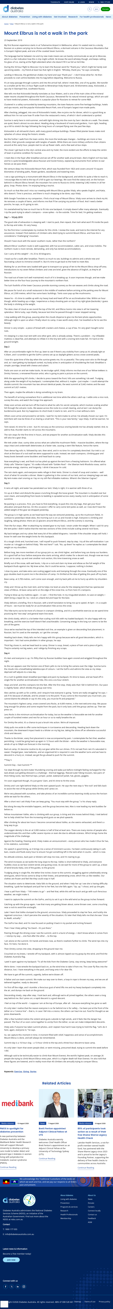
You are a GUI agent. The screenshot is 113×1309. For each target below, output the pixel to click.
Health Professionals (69, 1214)
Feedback (92, 1218)
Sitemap (77, 1301)
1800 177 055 (105, 2)
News (108, 16)
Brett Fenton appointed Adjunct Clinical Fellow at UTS (53, 1131)
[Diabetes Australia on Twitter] (11, 1286)
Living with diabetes (42, 16)
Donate (91, 1203)
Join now (11, 1259)
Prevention (25, 16)
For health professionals (92, 16)
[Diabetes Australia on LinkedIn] (17, 1286)
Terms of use (90, 1301)
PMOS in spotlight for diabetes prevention (12, 1130)
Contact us (92, 1214)
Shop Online (69, 2)
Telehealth (55, 2)
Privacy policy (104, 1301)
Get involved (60, 16)
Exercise (18, 1071)
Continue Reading (8, 1167)
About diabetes (9, 16)
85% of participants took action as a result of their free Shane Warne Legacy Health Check (92, 1133)
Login (82, 2)
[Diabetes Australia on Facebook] (5, 1286)
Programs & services (69, 1207)
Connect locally (94, 1210)
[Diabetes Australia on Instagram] (24, 1286)
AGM (90, 1222)
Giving (26, 1071)
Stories (33, 1071)
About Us (92, 1195)
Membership (65, 1218)
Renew (91, 2)
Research (73, 16)
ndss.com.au (17, 1219)
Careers (91, 1207)
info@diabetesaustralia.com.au (19, 1234)
